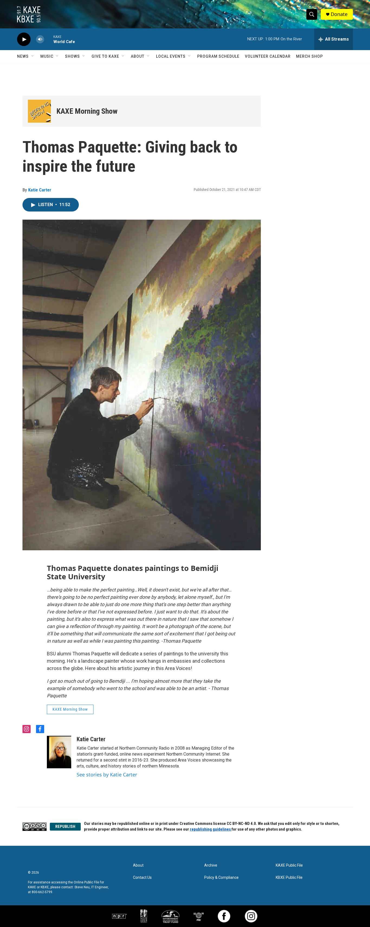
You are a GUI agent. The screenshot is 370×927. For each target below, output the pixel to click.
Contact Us (142, 878)
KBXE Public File (289, 878)
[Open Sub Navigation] (33, 56)
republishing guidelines (211, 829)
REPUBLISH (65, 826)
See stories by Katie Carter (107, 774)
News (23, 56)
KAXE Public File (289, 865)
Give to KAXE (105, 56)
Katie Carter (39, 190)
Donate (339, 14)
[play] (24, 39)
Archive (210, 865)
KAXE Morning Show (87, 111)
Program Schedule (218, 56)
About (137, 56)
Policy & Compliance (221, 878)
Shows (72, 56)
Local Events (171, 56)
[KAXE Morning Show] (39, 111)
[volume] (40, 39)
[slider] (49, 39)
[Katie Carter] (59, 752)
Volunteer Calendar (268, 56)
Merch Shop (309, 56)
